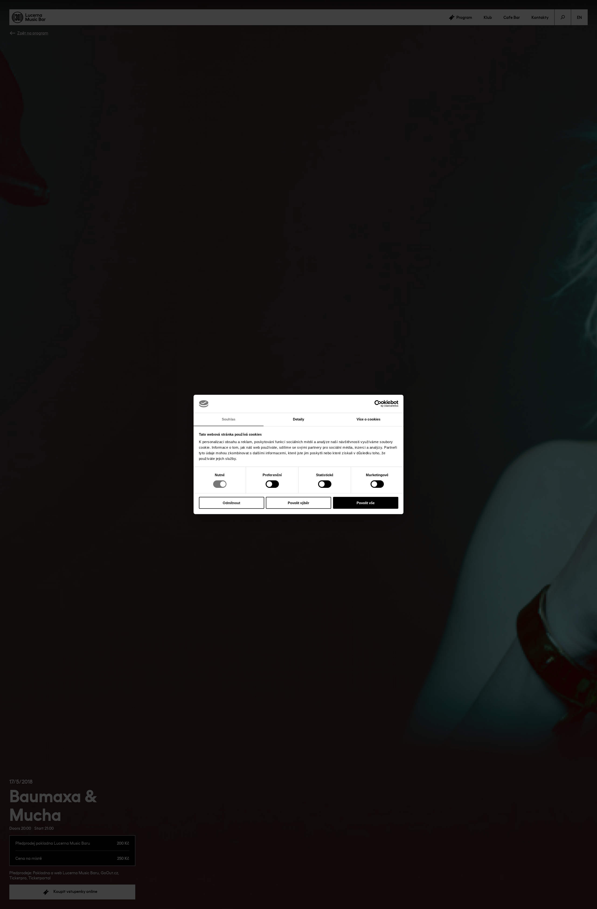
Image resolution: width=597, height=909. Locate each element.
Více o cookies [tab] (368, 419)
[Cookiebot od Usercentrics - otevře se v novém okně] (378, 403)
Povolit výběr (298, 503)
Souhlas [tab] (228, 419)
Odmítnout (231, 503)
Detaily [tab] (298, 419)
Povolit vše (366, 503)
